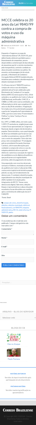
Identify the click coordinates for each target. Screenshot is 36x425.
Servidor (11, 48)
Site (3, 255)
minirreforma (24, 210)
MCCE (15, 210)
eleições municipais (15, 205)
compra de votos (10, 203)
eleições (5, 205)
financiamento (7, 208)
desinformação (22, 203)
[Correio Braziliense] (9, 3)
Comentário (7, 229)
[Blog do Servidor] (26, 3)
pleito (11, 212)
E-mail (4, 247)
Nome (4, 238)
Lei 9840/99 (17, 208)
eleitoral (26, 205)
